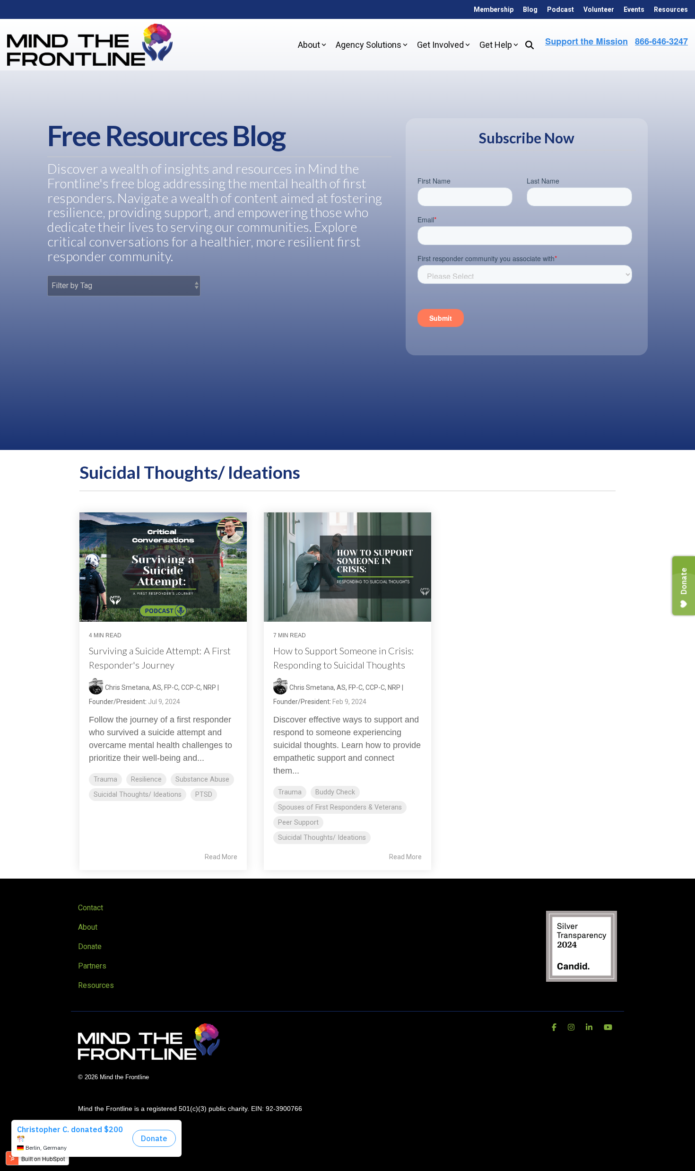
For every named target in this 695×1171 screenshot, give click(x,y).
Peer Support (298, 823)
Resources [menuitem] (671, 9)
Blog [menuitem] (530, 9)
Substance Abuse (202, 779)
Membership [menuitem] (493, 9)
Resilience (146, 779)
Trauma (105, 779)
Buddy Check (335, 792)
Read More (221, 857)
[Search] (529, 45)
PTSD (203, 795)
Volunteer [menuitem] (598, 9)
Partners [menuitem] (92, 965)
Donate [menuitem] (90, 946)
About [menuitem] (87, 927)
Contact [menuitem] (90, 907)
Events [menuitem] (634, 9)
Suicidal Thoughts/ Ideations (138, 795)
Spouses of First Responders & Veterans (340, 807)
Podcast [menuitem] (560, 9)
